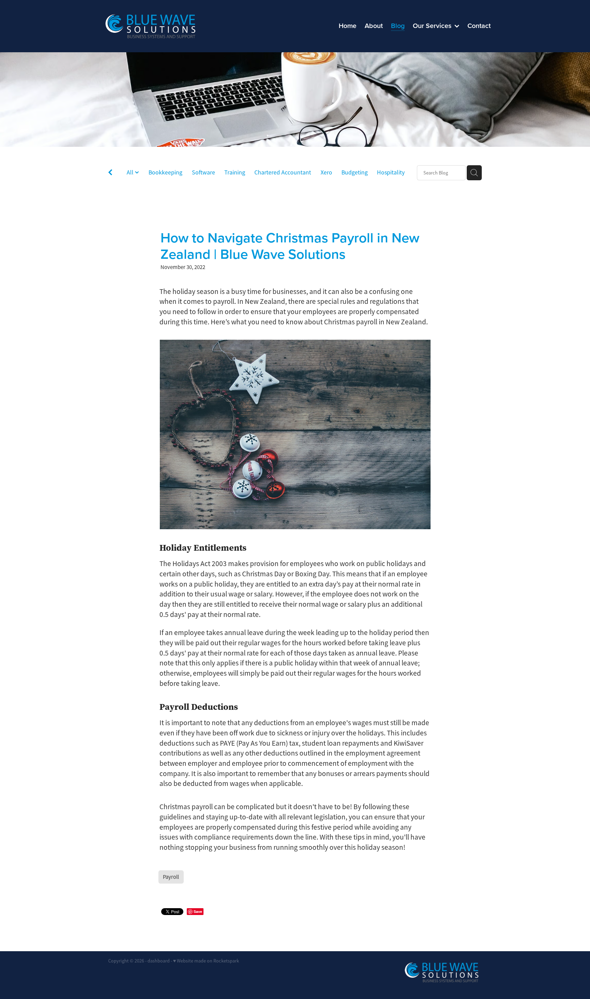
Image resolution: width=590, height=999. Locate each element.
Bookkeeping (165, 172)
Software (203, 172)
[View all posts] (110, 173)
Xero (326, 172)
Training (234, 172)
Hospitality (391, 172)
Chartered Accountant (282, 172)
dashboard (159, 961)
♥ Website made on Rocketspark (206, 961)
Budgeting (354, 172)
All (131, 172)
